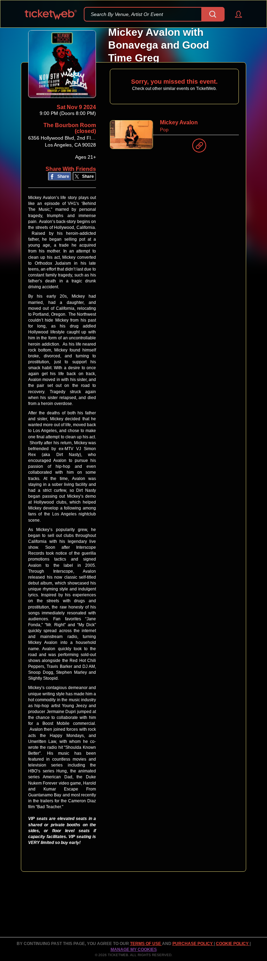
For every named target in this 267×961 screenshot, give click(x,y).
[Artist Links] (199, 147)
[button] (235, 14)
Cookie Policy (233, 943)
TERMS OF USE (146, 943)
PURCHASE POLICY (193, 943)
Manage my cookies (134, 949)
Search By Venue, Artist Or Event (127, 14)
